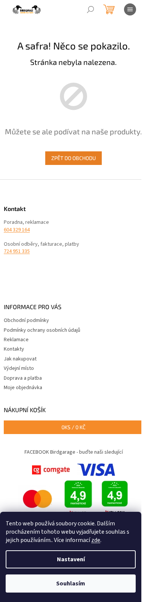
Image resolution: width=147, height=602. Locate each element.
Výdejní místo (19, 368)
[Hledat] (90, 9)
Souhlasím (70, 583)
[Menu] (130, 9)
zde (95, 540)
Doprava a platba (23, 378)
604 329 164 (17, 230)
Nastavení (71, 559)
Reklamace (16, 339)
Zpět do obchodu (73, 158)
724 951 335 (17, 251)
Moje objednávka (23, 387)
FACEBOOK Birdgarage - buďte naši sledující (73, 452)
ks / (73, 427)
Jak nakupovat (20, 359)
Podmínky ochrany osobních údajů (42, 330)
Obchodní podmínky (26, 320)
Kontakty (14, 349)
